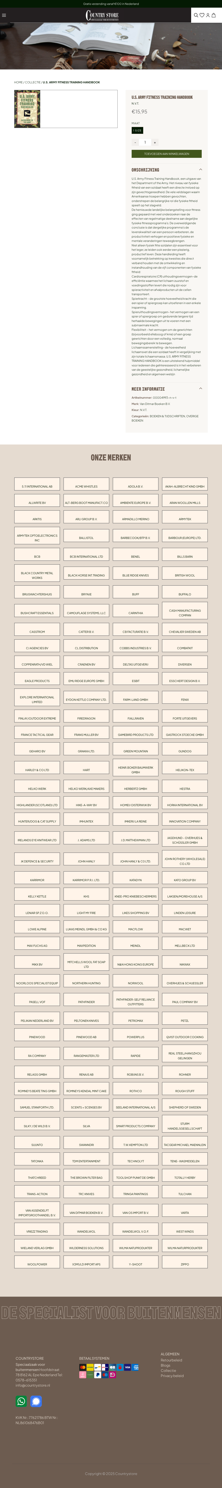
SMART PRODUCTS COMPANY (135, 1126)
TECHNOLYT (135, 1161)
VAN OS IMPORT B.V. (135, 1213)
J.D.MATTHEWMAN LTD (135, 840)
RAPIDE (135, 1056)
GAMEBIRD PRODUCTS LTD (135, 735)
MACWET (185, 929)
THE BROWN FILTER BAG (86, 1177)
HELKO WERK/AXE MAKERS (86, 789)
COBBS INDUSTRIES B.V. (135, 648)
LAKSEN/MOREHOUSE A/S (184, 896)
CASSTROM (37, 632)
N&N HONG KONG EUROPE (135, 964)
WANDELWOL (86, 1231)
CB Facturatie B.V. (136, 632)
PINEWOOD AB (86, 1037)
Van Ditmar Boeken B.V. (86, 1213)
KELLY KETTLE (37, 896)
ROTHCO (136, 1091)
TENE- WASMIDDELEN (184, 1161)
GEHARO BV (37, 751)
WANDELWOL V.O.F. (135, 1231)
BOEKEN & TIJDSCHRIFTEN (167, 416)
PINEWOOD (37, 1037)
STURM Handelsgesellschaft (185, 1126)
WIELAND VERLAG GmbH (37, 1248)
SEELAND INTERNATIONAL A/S (135, 1107)
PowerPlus (135, 1037)
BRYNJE (86, 594)
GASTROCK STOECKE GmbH (185, 735)
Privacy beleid (172, 1375)
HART (86, 770)
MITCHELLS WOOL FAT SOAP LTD (86, 964)
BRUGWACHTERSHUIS (37, 594)
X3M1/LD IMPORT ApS (86, 1264)
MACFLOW (135, 929)
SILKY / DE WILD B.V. (37, 1126)
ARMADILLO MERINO (135, 519)
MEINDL (135, 945)
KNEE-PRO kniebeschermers (136, 896)
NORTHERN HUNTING (86, 983)
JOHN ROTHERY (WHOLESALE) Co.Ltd (185, 861)
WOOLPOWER (37, 1264)
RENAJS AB (86, 1074)
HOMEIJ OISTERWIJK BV (135, 805)
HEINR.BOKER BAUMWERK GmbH (135, 770)
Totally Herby (184, 1177)
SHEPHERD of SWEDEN (185, 1107)
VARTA (185, 1213)
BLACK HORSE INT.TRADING (86, 575)
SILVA (86, 1126)
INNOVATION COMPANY (185, 821)
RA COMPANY (37, 1056)
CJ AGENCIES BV (37, 648)
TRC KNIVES (86, 1194)
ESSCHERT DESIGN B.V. (184, 681)
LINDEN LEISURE (185, 913)
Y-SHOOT (135, 1264)
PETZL (185, 1021)
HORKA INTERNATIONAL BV (185, 805)
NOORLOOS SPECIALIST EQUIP (37, 983)
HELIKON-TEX (185, 770)
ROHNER (185, 1074)
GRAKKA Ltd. (86, 751)
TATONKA (37, 1161)
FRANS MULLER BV (86, 735)
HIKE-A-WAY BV (86, 805)
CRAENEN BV (86, 664)
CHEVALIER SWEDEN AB (185, 632)
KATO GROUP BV (185, 880)
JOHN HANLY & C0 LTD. (135, 861)
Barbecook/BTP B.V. (136, 538)
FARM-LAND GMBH (135, 699)
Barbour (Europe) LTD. (185, 538)
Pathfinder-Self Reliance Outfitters (135, 1002)
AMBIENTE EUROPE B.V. (135, 503)
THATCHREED (37, 1177)
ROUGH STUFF (184, 1091)
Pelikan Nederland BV (37, 1021)
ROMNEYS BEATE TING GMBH (37, 1091)
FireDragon (86, 718)
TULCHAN (184, 1194)
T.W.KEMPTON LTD (135, 1145)
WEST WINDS (185, 1231)
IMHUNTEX (86, 821)
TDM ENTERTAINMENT (86, 1161)
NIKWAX (185, 964)
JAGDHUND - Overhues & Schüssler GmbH (185, 840)
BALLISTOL (86, 538)
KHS (86, 896)
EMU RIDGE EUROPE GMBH (86, 681)
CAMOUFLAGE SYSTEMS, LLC (86, 613)
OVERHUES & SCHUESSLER (185, 983)
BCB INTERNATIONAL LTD (86, 556)
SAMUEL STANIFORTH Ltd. (37, 1107)
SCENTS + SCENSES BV (86, 1107)
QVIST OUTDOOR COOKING (185, 1037)
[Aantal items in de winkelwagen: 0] (213, 15)
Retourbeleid (171, 1360)
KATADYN (136, 880)
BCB (37, 556)
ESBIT (135, 681)
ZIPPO (185, 1264)
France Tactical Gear (37, 735)
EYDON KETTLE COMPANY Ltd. (86, 699)
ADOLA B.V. (135, 486)
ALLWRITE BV (37, 503)
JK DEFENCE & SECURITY (37, 861)
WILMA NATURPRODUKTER (185, 1248)
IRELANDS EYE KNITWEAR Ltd (37, 840)
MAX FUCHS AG (37, 945)
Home (18, 82)
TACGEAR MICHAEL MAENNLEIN (185, 1145)
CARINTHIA (136, 613)
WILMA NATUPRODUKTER (135, 1248)
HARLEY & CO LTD (37, 770)
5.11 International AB (37, 486)
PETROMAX (135, 1021)
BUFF (135, 594)
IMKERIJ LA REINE (136, 821)
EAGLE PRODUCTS (37, 681)
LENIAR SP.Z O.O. (37, 913)
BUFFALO (185, 594)
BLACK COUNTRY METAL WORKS (37, 575)
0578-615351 (26, 1380)
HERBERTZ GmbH (135, 789)
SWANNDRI (86, 1145)
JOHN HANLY (86, 861)
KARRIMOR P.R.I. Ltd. (86, 880)
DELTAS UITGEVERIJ (135, 664)
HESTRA (185, 789)
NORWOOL (135, 983)
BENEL (135, 556)
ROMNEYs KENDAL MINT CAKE (86, 1091)
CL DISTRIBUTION (86, 648)
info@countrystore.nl (33, 1385)
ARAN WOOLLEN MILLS (185, 503)
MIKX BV (37, 964)
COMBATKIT (185, 648)
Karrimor (37, 880)
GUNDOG (184, 751)
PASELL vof (37, 1002)
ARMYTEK (185, 519)
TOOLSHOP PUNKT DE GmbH (135, 1177)
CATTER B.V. (86, 632)
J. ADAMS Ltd (86, 840)
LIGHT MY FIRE (86, 913)
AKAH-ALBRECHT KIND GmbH (184, 486)
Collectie (33, 82)
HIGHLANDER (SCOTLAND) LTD (37, 805)
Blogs (165, 1365)
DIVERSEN (185, 664)
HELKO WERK (37, 789)
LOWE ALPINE (37, 929)
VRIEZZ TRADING (37, 1231)
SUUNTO (37, 1145)
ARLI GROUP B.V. (86, 519)
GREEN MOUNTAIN (135, 751)
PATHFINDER (86, 1002)
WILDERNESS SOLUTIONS (86, 1248)
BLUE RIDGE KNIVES (135, 575)
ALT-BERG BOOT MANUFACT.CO (86, 503)
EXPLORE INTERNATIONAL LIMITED (37, 699)
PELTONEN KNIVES (86, 1021)
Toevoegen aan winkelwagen (166, 154)
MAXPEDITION (86, 945)
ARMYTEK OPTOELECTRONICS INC (37, 538)
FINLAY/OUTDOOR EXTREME (37, 718)
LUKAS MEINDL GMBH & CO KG (86, 929)
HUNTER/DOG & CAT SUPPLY (37, 821)
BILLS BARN (185, 556)
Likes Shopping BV (135, 913)
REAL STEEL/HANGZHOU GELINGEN (185, 1055)
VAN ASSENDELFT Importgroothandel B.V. (37, 1213)
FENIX (185, 699)
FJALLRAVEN (136, 718)
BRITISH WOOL (185, 575)
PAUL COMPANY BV (185, 1002)
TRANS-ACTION (37, 1194)
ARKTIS (37, 519)
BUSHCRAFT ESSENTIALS (37, 613)
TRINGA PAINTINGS (135, 1194)
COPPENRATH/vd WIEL (37, 664)
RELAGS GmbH (37, 1074)
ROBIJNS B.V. (135, 1074)
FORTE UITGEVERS (185, 718)
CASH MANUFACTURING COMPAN (185, 613)
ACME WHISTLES (86, 486)
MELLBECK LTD (185, 945)
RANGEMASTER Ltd (86, 1056)
